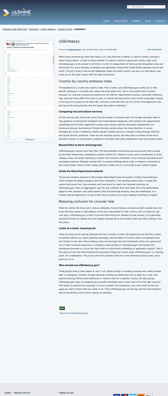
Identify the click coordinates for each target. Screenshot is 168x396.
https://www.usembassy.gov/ (73, 313)
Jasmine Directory (17, 13)
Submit (136, 21)
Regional (33, 29)
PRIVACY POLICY (22, 393)
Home (106, 21)
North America (48, 29)
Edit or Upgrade (154, 50)
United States (65, 29)
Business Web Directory (15, 29)
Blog (148, 21)
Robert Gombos (75, 50)
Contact (160, 21)
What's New (121, 21)
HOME (8, 393)
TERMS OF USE (66, 393)
